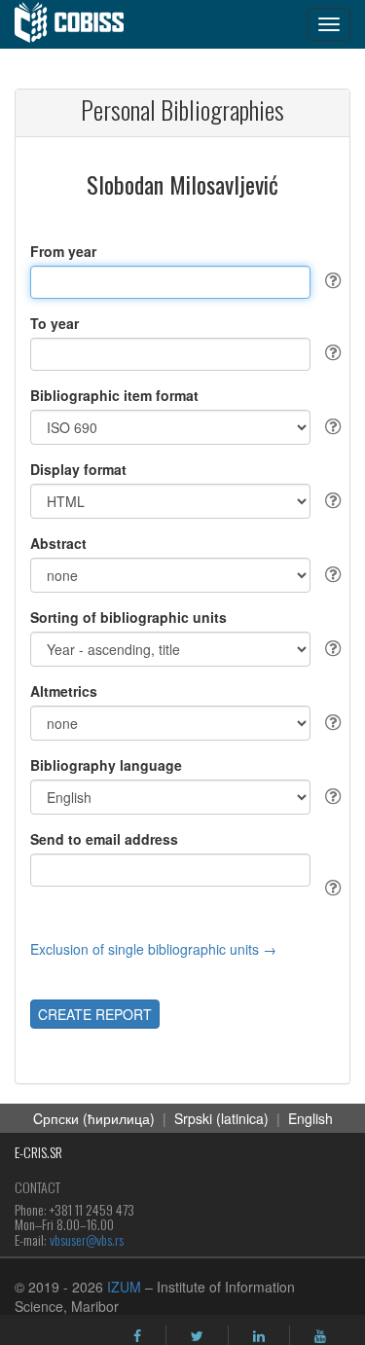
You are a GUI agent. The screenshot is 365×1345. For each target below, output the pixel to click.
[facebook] (137, 1336)
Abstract (58, 543)
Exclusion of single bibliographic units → (153, 949)
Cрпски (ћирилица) (94, 1118)
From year (63, 251)
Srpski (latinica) (221, 1118)
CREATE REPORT (95, 1014)
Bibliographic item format (114, 395)
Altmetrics (63, 691)
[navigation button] (329, 24)
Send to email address (104, 839)
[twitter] (197, 1336)
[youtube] (320, 1336)
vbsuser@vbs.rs (87, 1239)
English (310, 1118)
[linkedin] (259, 1336)
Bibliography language (106, 765)
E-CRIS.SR (38, 1152)
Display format (78, 469)
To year (54, 323)
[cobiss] (79, 24)
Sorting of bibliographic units (128, 617)
